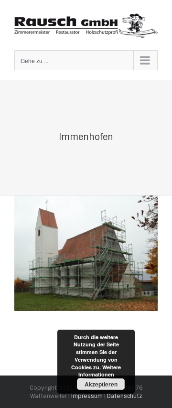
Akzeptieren (101, 384)
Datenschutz (124, 396)
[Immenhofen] (86, 200)
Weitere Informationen (99, 371)
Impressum (87, 396)
